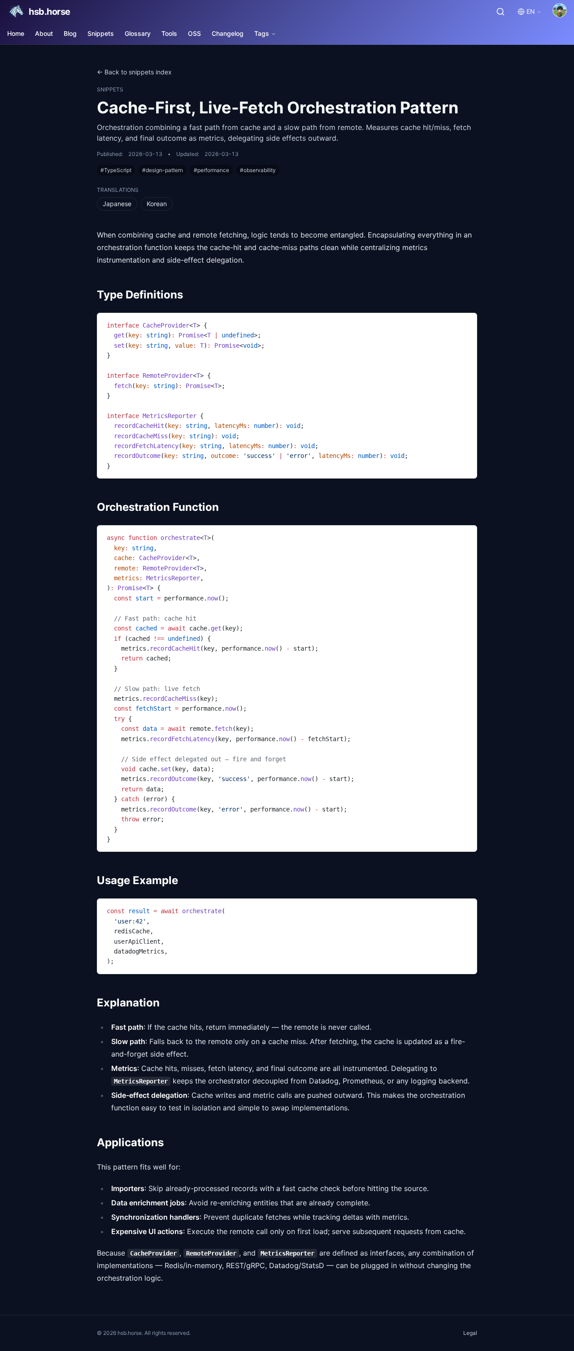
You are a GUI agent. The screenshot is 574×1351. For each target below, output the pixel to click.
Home (15, 33)
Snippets (100, 33)
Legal (470, 1332)
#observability (258, 170)
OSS (194, 33)
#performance (211, 170)
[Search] (500, 11)
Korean (157, 203)
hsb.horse (49, 11)
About (44, 33)
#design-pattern (162, 170)
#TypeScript (115, 170)
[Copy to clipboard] (466, 323)
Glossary (138, 33)
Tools (169, 33)
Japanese (117, 203)
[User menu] (559, 10)
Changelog (228, 33)
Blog (70, 33)
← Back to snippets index (134, 72)
